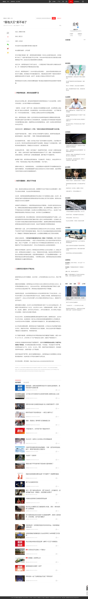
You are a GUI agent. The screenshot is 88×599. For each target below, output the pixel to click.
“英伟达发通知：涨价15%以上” (72, 217)
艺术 (79, 283)
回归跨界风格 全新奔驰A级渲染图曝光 (74, 253)
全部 (84, 39)
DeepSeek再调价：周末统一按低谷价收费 (75, 220)
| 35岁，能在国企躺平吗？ (72, 271)
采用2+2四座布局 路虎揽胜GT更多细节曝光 (75, 245)
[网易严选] (59, 1)
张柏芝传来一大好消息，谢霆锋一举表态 (74, 188)
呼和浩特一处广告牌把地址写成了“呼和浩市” (39, 576)
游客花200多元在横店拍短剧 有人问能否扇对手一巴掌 (42, 404)
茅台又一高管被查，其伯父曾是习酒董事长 (75, 85)
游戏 (71, 283)
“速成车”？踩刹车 (31, 455)
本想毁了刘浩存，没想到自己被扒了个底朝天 (75, 180)
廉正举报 (63, 597)
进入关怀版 (18, 1)
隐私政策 (47, 597)
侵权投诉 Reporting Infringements (72, 597)
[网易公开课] (54, 1)
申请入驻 (59, 18)
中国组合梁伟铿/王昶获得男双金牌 (36, 498)
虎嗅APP (18, 25)
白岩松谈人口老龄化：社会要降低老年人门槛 (75, 289)
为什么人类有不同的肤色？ (72, 292)
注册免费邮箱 (76, 1)
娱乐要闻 (67, 167)
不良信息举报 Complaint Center (55, 597)
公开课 (83, 283)
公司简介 (31, 597)
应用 (8, 1)
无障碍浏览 (13, 1)
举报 (60, 25)
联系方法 (35, 597)
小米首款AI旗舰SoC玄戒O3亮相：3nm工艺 (75, 211)
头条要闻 (67, 97)
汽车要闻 (67, 227)
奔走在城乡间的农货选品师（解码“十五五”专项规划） (42, 541)
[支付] (63, 1)
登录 (71, 1)
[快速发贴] (8, 33)
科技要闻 (67, 198)
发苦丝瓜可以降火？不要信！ (37, 549)
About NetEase (26, 597)
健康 (75, 283)
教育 (66, 283)
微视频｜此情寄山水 (34, 558)
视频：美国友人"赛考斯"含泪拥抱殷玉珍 (38, 420)
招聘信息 (39, 597)
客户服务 (43, 597)
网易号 (9, 18)
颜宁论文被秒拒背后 (32, 482)
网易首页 (4, 1)
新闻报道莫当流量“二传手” (34, 566)
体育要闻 (67, 132)
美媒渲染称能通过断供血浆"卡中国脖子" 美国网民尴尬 (42, 474)
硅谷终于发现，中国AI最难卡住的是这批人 (75, 214)
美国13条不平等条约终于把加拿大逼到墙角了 (39, 463)
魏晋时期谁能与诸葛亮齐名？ (72, 296)
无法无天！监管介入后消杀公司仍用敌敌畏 (39, 439)
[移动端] (50, 1)
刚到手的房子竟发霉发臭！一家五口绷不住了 (39, 412)
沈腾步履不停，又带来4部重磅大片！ (74, 191)
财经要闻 (67, 63)
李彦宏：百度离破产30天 (71, 299)
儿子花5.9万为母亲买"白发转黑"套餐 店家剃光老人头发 (42, 394)
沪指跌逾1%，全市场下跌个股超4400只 (38, 429)
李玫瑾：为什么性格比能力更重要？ (73, 286)
